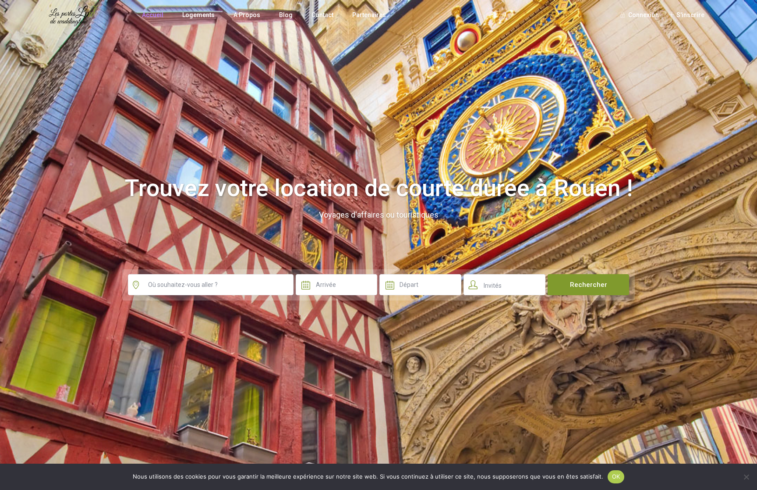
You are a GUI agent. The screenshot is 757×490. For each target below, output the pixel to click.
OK (616, 476)
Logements (198, 14)
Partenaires (369, 14)
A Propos (246, 14)
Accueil (152, 14)
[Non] (746, 476)
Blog (286, 14)
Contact (322, 14)
